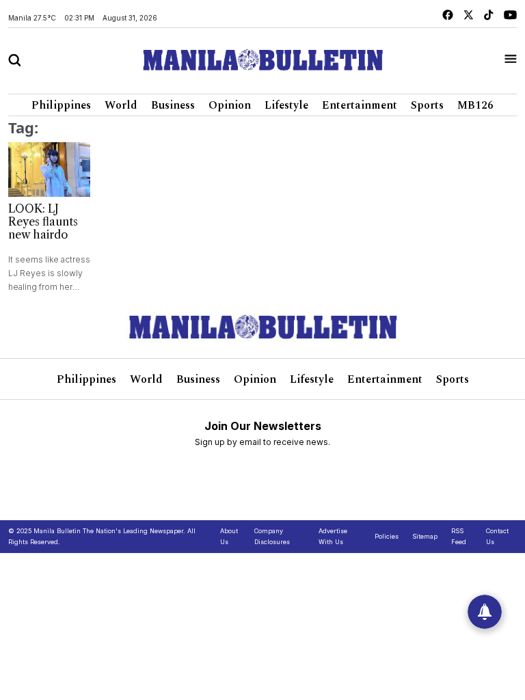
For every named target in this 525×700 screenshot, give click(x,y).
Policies (387, 536)
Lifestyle (286, 105)
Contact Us (497, 536)
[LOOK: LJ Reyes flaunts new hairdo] (49, 169)
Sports (427, 105)
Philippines (61, 105)
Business (173, 105)
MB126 (475, 105)
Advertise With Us (333, 536)
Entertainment (359, 105)
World (121, 105)
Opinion (229, 105)
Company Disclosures (272, 536)
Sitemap (425, 536)
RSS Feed (458, 536)
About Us (229, 536)
